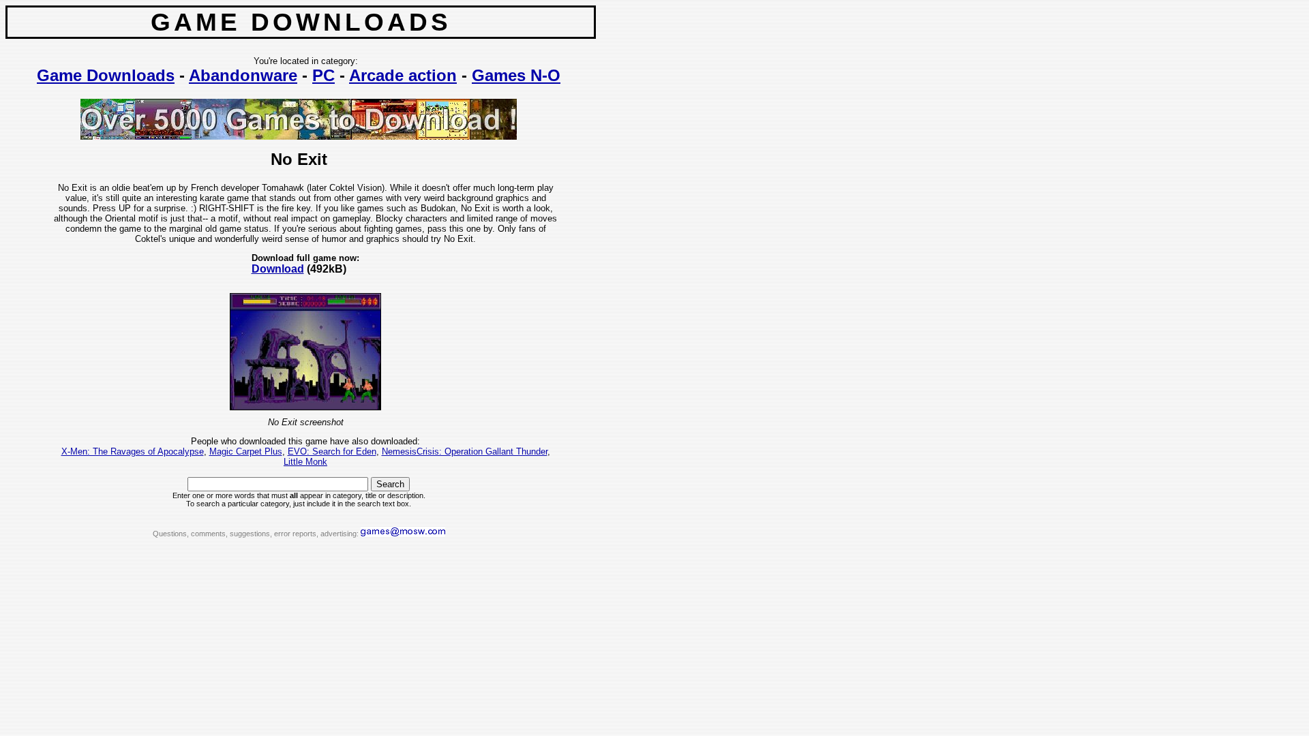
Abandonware (243, 75)
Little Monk (305, 462)
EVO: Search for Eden (332, 451)
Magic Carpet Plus (245, 451)
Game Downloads (106, 75)
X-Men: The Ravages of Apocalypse (132, 451)
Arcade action (403, 75)
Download (278, 269)
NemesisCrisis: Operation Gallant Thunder (464, 451)
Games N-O (516, 75)
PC (323, 75)
